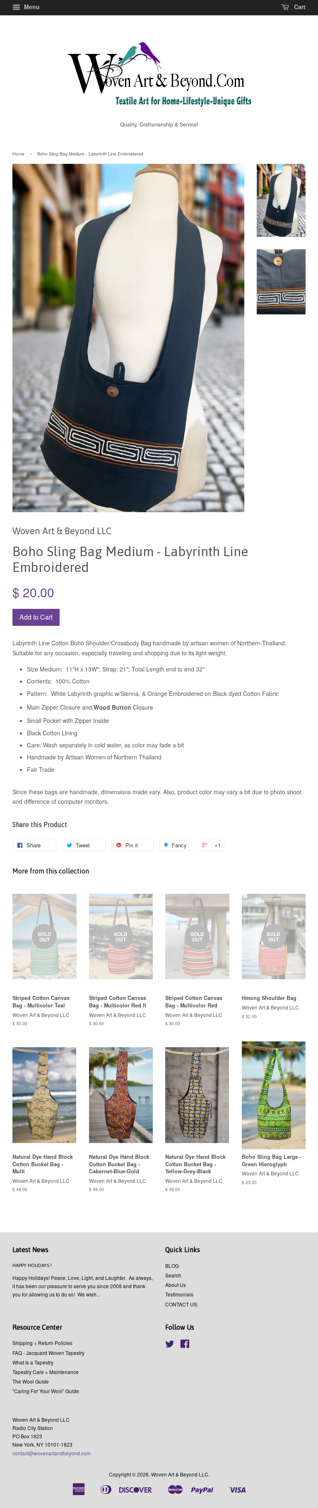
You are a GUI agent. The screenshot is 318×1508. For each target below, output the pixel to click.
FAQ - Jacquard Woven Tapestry (48, 1352)
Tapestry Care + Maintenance (45, 1371)
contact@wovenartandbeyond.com (51, 1453)
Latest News (30, 1249)
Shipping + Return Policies (42, 1342)
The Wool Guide (30, 1381)
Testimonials (179, 1294)
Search (173, 1275)
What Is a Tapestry (32, 1362)
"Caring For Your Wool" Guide (45, 1390)
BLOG (172, 1265)
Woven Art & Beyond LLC (179, 1474)
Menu (31, 6)
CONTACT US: (181, 1304)
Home (18, 154)
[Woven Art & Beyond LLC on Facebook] (185, 1345)
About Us (175, 1284)
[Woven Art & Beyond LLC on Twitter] (169, 1345)
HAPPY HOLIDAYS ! (32, 1265)
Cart (299, 6)
